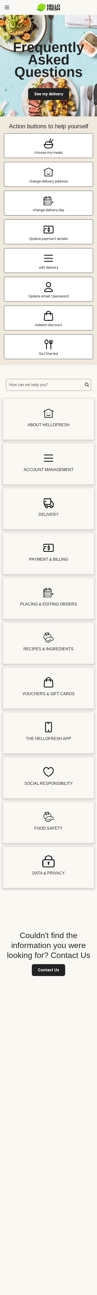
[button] (87, 385)
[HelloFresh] (48, 7)
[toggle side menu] (7, 7)
